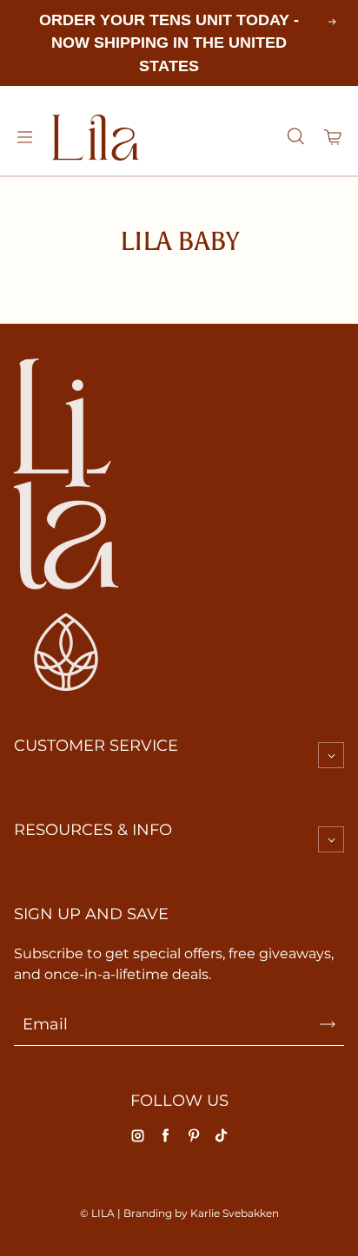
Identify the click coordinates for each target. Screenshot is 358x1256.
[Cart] (333, 137)
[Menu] (24, 137)
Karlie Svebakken (234, 1213)
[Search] (295, 137)
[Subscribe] (327, 1024)
